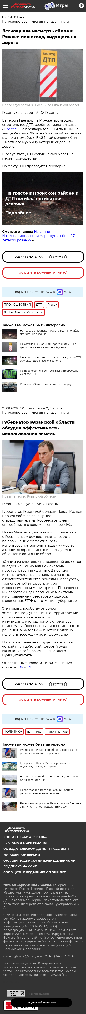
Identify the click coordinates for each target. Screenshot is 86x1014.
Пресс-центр (60, 849)
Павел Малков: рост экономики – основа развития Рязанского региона (46, 791)
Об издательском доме (24, 849)
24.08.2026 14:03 (14, 408)
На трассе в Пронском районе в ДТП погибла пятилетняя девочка (41, 198)
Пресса (10, 129)
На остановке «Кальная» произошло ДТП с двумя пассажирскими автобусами (48, 345)
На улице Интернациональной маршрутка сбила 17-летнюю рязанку (39, 236)
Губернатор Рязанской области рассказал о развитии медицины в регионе (49, 751)
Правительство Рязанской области (29, 496)
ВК (21, 667)
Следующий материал (41, 1002)
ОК (30, 667)
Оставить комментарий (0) (43, 273)
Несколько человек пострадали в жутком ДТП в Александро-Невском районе (50, 359)
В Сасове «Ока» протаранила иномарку (46, 384)
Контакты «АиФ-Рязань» (25, 837)
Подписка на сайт (20, 866)
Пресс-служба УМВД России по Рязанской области (41, 105)
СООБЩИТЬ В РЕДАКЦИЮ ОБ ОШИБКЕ (34, 872)
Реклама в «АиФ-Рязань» (25, 843)
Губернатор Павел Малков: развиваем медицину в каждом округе (45, 765)
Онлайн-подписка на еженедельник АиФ (40, 860)
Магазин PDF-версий (21, 855)
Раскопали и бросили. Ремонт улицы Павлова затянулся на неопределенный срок (50, 805)
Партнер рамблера (39, 993)
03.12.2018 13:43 (13, 17)
